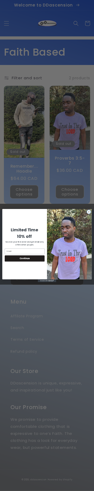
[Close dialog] (89, 212)
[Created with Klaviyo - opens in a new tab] (47, 280)
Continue (25, 258)
